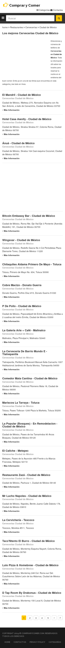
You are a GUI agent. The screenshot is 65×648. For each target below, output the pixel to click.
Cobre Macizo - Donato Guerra (21, 285)
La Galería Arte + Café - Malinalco (24, 330)
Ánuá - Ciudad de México (18, 143)
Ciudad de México (48, 27)
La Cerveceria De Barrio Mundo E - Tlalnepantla (24, 352)
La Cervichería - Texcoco (18, 520)
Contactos (57, 9)
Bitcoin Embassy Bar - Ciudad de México (28, 216)
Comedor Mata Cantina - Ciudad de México (29, 378)
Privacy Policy (37, 642)
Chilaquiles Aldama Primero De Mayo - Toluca (31, 264)
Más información (12, 109)
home (5, 27)
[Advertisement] (25, 58)
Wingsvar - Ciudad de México (21, 240)
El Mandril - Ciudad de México (21, 95)
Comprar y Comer (24, 5)
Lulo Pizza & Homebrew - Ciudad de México (30, 565)
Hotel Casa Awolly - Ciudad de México (26, 119)
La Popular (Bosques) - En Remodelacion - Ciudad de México (29, 425)
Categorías (44, 9)
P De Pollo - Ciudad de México (21, 306)
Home (7, 642)
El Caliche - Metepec (15, 451)
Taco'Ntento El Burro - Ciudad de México (28, 541)
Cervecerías (31, 27)
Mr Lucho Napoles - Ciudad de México (26, 496)
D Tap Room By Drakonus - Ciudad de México (31, 593)
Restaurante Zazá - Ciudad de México (26, 475)
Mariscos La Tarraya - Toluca (20, 403)
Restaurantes (16, 27)
